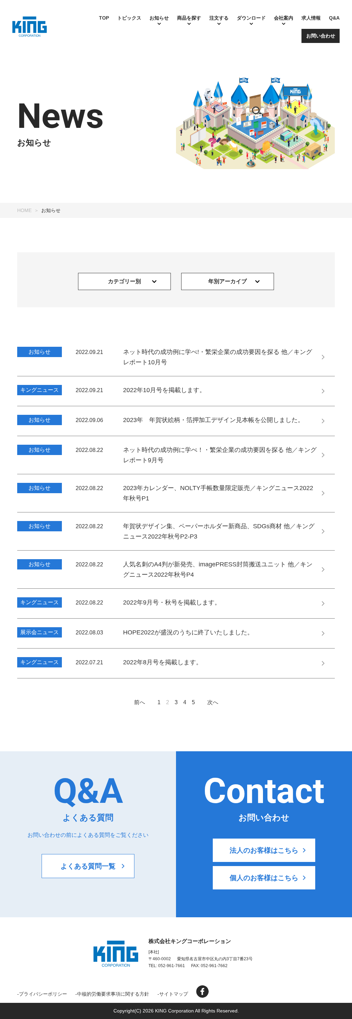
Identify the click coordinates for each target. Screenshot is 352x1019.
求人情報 (311, 18)
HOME (24, 210)
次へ (212, 702)
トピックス (129, 18)
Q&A (334, 18)
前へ (139, 702)
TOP (104, 18)
